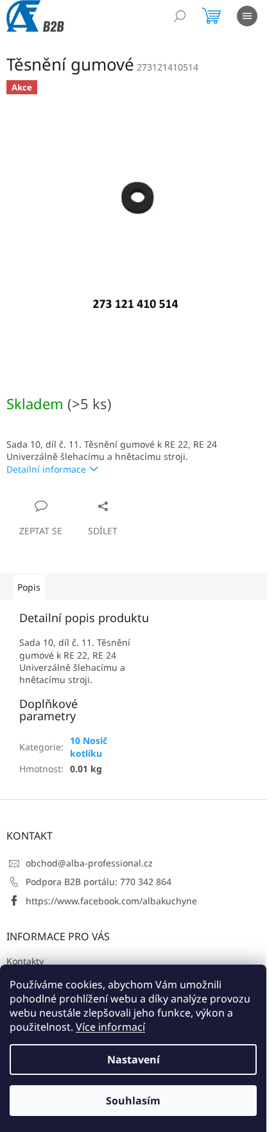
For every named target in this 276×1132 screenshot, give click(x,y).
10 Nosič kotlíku (88, 746)
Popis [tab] (28, 587)
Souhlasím (133, 1101)
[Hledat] (180, 16)
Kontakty (25, 961)
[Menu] (247, 16)
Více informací (110, 1027)
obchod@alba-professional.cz (89, 863)
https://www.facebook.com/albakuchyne (111, 901)
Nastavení (133, 1059)
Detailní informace (46, 469)
